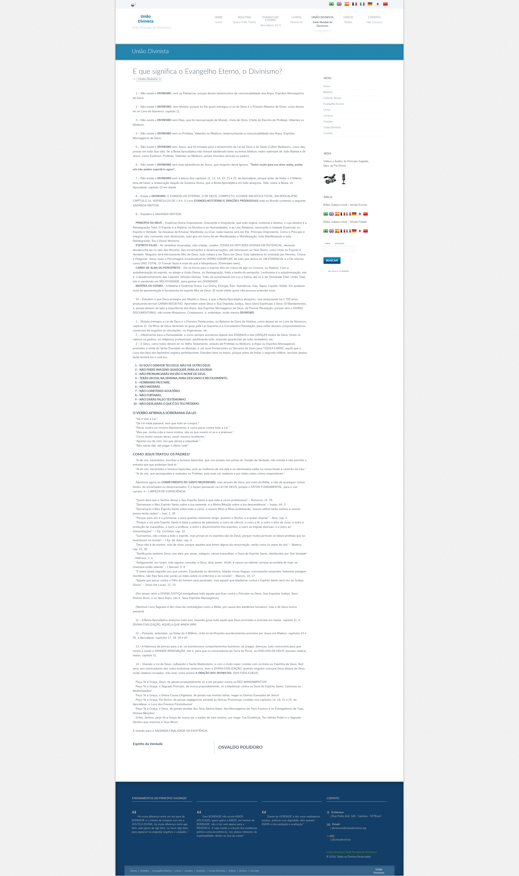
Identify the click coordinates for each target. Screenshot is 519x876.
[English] (339, 4)
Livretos (328, 116)
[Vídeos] (329, 184)
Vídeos (348, 17)
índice (327, 243)
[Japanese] (377, 4)
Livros (296, 17)
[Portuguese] (331, 4)
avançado (339, 243)
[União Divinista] (146, 23)
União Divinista (322, 17)
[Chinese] (385, 4)
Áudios (243, 871)
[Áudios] (343, 184)
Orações (328, 121)
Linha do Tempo (332, 98)
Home (219, 17)
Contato (374, 17)
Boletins (244, 17)
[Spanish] (346, 4)
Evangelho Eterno (270, 19)
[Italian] (362, 4)
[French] (354, 4)
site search (333, 271)
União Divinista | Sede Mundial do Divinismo (351, 852)
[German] (370, 4)
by (343, 271)
